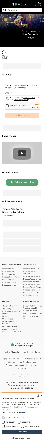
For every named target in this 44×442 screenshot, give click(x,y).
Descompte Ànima (30, 311)
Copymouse (22, 376)
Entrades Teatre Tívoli (31, 269)
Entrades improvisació (10, 282)
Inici (3, 17)
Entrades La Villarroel (31, 282)
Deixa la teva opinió (24, 182)
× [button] (41, 395)
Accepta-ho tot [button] (22, 432)
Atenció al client (8, 359)
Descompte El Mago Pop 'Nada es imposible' (32, 307)
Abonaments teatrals (10, 306)
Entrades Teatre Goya (31, 292)
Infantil (9, 17)
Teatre (7, 352)
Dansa (37, 352)
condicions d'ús (29, 98)
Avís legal (20, 359)
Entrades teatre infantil (10, 277)
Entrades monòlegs (9, 285)
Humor (23, 352)
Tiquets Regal (7, 309)
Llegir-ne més (6, 409)
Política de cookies (14, 362)
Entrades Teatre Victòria (32, 287)
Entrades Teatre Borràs (31, 276)
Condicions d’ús (29, 362)
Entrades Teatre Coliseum (29, 272)
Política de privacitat (33, 359)
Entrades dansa (8, 271)
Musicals (15, 17)
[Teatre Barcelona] (20, 4)
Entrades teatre (8, 269)
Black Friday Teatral (9, 326)
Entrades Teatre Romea (32, 279)
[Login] (35, 4)
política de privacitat (20, 100)
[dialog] (22, 417)
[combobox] (24, 10)
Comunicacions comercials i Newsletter (21, 365)
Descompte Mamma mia (32, 313)
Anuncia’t (22, 368)
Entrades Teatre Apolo (31, 290)
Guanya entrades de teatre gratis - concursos (11, 330)
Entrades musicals (9, 274)
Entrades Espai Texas (31, 295)
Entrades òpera (8, 280)
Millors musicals (8, 319)
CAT (40, 3)
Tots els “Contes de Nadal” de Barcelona (13, 210)
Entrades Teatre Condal (32, 284)
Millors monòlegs (8, 316)
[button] (22, 412)
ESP (39, 5)
